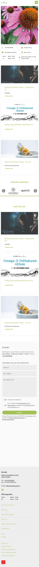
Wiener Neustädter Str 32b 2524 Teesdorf (9, 476)
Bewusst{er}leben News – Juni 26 (18, 162)
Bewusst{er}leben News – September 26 (19, 88)
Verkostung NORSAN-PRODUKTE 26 (19, 124)
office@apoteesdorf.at (13, 486)
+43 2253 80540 (7, 356)
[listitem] (10, 47)
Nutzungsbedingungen (8, 419)
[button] (19, 58)
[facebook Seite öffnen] (2, 490)
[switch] (19, 399)
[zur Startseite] (17, 2)
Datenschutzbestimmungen (16, 418)
